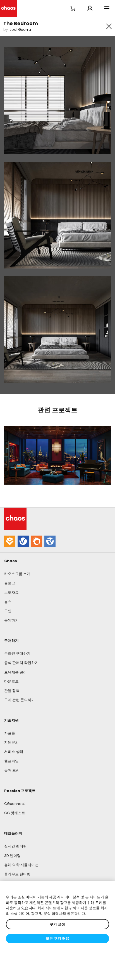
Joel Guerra (20, 29)
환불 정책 (12, 690)
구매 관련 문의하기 (19, 700)
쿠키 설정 (57, 924)
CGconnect (14, 803)
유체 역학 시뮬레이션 (21, 865)
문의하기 (11, 620)
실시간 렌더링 (15, 846)
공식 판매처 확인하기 (21, 662)
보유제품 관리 (15, 672)
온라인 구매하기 (17, 653)
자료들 (9, 733)
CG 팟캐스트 (14, 813)
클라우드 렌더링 (17, 874)
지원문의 (11, 742)
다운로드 (11, 681)
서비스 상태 (13, 751)
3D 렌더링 (12, 855)
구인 (7, 611)
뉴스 (7, 601)
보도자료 (11, 592)
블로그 (9, 583)
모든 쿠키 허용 (57, 938)
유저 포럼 (12, 770)
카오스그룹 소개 (17, 573)
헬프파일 (11, 761)
